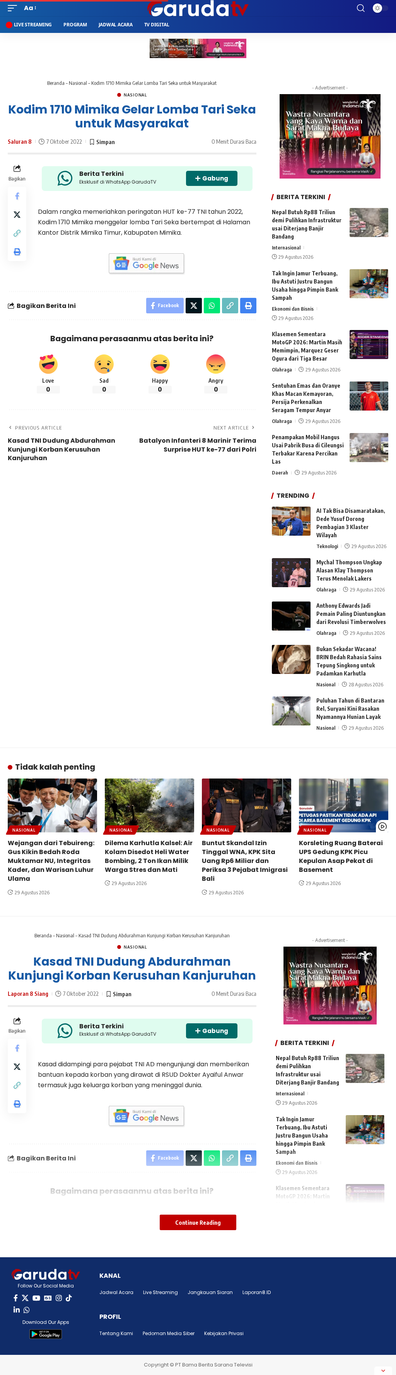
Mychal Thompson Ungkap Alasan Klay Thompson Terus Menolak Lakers (349, 570)
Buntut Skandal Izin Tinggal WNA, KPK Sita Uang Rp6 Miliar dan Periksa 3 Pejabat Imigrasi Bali (245, 861)
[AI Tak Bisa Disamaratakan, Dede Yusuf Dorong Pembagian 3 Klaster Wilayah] (291, 521)
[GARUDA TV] (197, 8)
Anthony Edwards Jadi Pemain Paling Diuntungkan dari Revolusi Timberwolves (351, 613)
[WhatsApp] (27, 1310)
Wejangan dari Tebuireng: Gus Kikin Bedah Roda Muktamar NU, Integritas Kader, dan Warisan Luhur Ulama (51, 861)
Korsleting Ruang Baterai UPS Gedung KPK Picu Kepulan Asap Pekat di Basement (341, 857)
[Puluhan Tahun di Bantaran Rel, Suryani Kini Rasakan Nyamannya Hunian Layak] (291, 710)
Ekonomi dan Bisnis (293, 309)
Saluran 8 (20, 141)
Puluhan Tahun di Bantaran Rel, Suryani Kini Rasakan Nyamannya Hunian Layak (350, 708)
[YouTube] (36, 1298)
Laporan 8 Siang (28, 993)
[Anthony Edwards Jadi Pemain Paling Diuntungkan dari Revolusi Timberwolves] (291, 616)
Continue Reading (198, 1222)
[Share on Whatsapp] (212, 305)
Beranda (56, 83)
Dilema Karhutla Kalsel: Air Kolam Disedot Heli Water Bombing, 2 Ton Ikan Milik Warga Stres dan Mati (149, 857)
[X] (25, 1298)
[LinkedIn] (17, 1310)
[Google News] (48, 1298)
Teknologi (327, 546)
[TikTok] (69, 1298)
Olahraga (282, 369)
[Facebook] (16, 1298)
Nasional (78, 83)
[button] (14, 8)
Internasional (286, 247)
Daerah (280, 472)
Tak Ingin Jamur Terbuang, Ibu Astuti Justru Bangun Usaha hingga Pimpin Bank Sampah (302, 1135)
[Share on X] (17, 214)
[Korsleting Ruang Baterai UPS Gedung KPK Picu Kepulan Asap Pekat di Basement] (343, 805)
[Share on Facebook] (17, 196)
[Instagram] (59, 1298)
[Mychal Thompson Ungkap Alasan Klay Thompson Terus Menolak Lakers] (291, 572)
